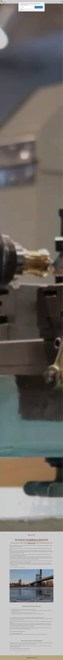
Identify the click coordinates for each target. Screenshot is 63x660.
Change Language (38, 7)
